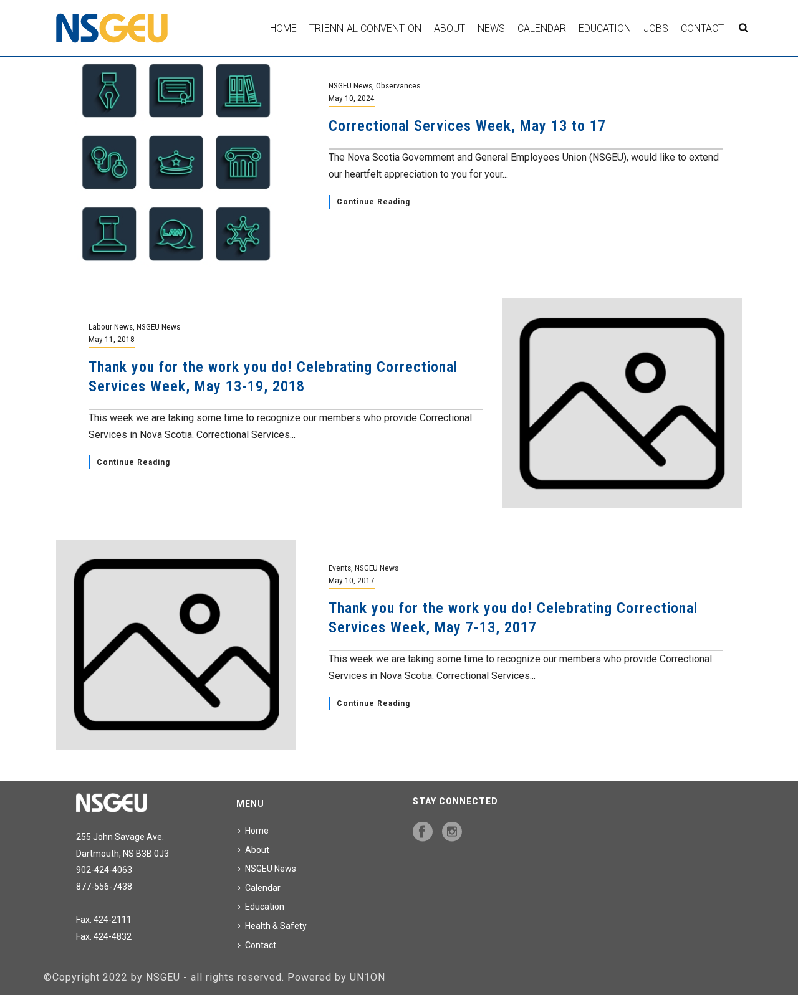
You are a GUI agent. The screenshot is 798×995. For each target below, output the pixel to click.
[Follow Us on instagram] (452, 832)
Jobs (655, 28)
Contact (702, 28)
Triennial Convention (365, 28)
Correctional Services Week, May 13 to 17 (467, 126)
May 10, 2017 (352, 580)
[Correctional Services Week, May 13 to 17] (176, 162)
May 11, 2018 (112, 339)
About (449, 28)
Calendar (541, 28)
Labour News (111, 326)
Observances (398, 85)
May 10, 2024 (352, 98)
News (491, 28)
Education (605, 28)
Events (340, 568)
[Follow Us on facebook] (423, 832)
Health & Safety (276, 926)
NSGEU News (350, 85)
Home (283, 28)
